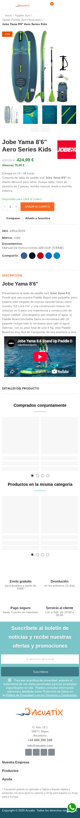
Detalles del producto (20, 388)
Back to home (70, 20)
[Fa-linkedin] (51, 752)
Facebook (24, 255)
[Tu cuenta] (58, 5)
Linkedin (48, 255)
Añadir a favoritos (37, 218)
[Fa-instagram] (36, 752)
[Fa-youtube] (44, 752)
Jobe (17, 238)
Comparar (13, 218)
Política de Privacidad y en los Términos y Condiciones (41, 695)
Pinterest (40, 255)
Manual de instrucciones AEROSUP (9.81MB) (33, 248)
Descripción (12, 275)
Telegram (57, 255)
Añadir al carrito (37, 207)
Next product (75, 20)
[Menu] (4, 5)
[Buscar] (43, 5)
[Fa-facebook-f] (28, 752)
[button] (6, 66)
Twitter (32, 255)
